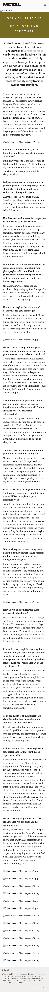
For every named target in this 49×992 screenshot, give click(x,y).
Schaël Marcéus (33, 51)
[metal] (12, 4)
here (21, 982)
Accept (41, 988)
